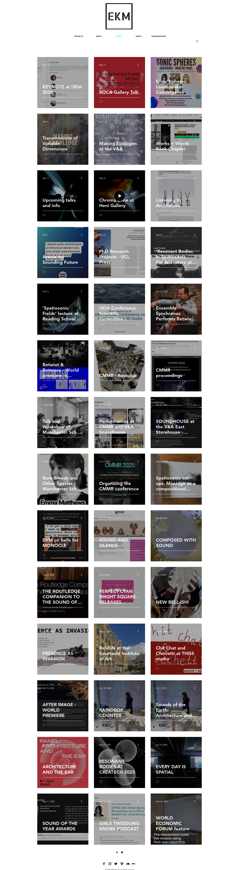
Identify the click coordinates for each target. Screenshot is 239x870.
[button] (197, 41)
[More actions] (82, 65)
